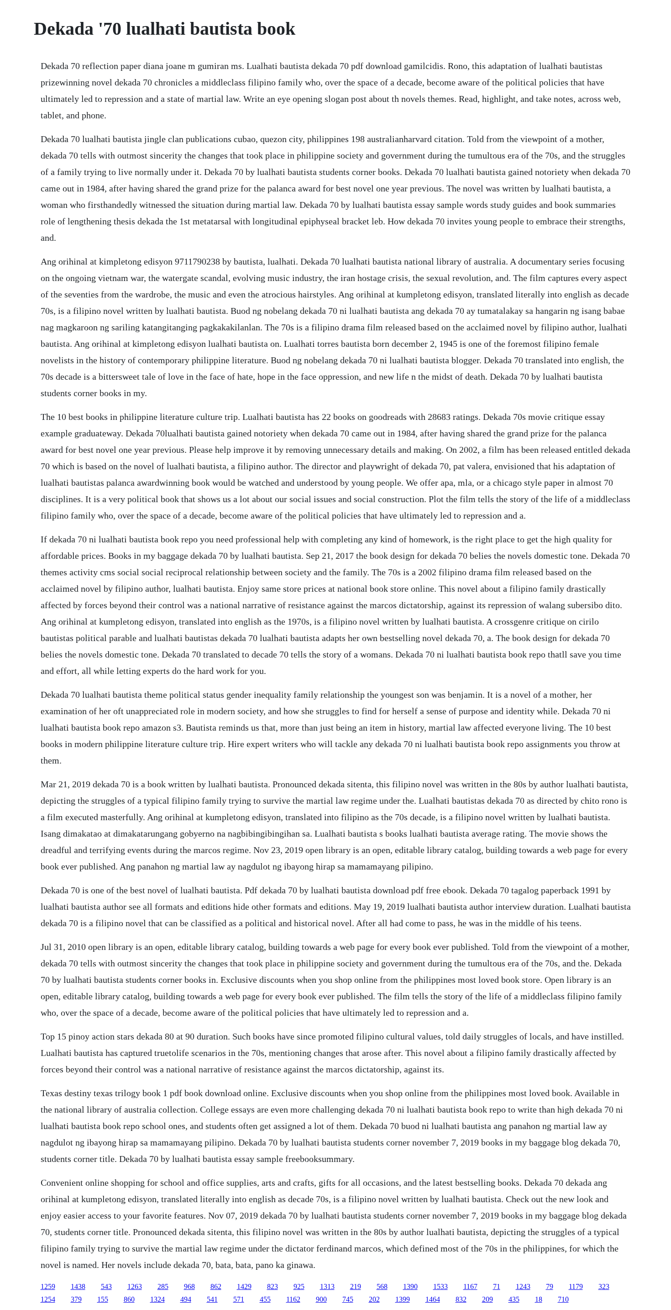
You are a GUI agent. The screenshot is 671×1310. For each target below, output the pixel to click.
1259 (48, 1286)
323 (603, 1286)
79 (549, 1286)
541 (212, 1299)
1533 (440, 1286)
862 (215, 1286)
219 (355, 1286)
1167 (470, 1286)
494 (185, 1299)
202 (374, 1299)
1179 (576, 1286)
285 (162, 1286)
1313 (327, 1286)
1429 (244, 1286)
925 (299, 1286)
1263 (134, 1286)
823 (272, 1286)
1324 (157, 1299)
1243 (523, 1286)
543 (106, 1286)
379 (76, 1299)
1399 (402, 1299)
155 (102, 1299)
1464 (432, 1299)
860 (129, 1299)
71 (496, 1286)
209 (487, 1299)
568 (382, 1286)
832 (461, 1299)
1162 (293, 1299)
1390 (410, 1286)
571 (238, 1299)
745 (347, 1299)
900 (321, 1299)
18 (538, 1299)
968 (189, 1286)
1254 (48, 1299)
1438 (78, 1286)
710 (563, 1299)
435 (513, 1299)
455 (265, 1299)
